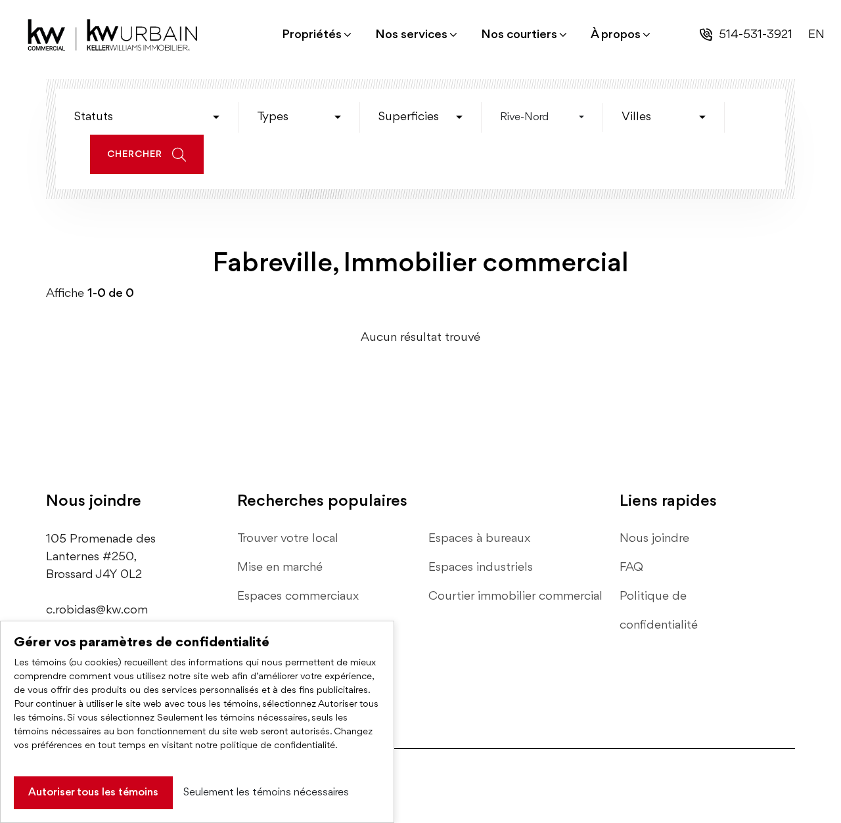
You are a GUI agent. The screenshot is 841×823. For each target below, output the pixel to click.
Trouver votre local (287, 538)
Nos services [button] (411, 34)
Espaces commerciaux (298, 596)
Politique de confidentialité (659, 611)
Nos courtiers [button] (519, 34)
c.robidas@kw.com (97, 610)
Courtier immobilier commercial (515, 596)
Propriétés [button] (312, 34)
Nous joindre (654, 538)
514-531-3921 (755, 34)
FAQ (631, 567)
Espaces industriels (480, 567)
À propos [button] (616, 34)
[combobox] (147, 117)
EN (816, 34)
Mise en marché (280, 567)
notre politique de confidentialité (265, 746)
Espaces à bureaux (479, 538)
